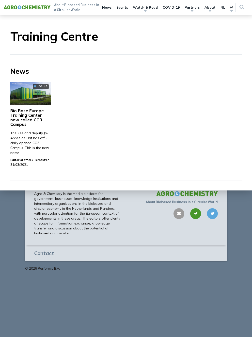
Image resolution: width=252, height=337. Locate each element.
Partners (192, 7)
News (106, 7)
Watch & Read (145, 7)
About (210, 7)
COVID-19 (171, 7)
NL (222, 7)
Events (122, 7)
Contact (44, 253)
